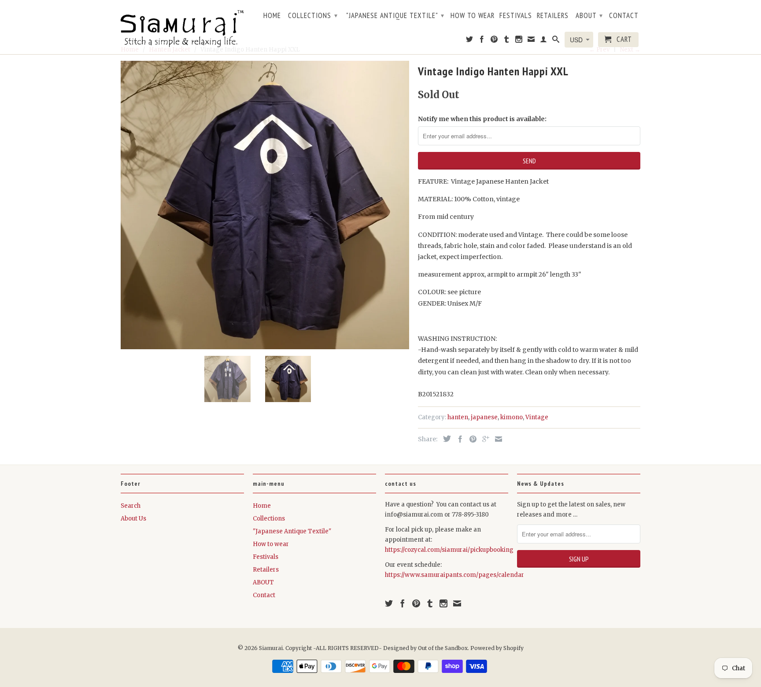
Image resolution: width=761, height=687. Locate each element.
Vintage (536, 417)
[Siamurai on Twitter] (469, 41)
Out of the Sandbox (443, 648)
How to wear (473, 15)
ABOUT (589, 15)
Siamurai (271, 648)
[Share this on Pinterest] (471, 439)
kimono (511, 417)
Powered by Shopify (497, 648)
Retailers (553, 15)
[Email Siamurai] (531, 41)
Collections (313, 15)
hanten (457, 417)
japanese (484, 417)
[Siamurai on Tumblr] (506, 41)
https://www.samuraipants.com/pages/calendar (454, 575)
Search (130, 506)
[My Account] (543, 41)
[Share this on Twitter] (445, 439)
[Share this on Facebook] (458, 439)
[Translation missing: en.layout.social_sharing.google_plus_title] (483, 439)
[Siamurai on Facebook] (482, 41)
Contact (624, 15)
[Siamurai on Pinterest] (494, 41)
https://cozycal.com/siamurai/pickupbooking (449, 550)
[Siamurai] (182, 27)
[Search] (556, 41)
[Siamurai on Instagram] (519, 41)
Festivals (515, 15)
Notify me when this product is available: (482, 119)
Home (272, 15)
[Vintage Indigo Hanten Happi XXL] (265, 205)
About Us (133, 518)
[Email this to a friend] (496, 439)
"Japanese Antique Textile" (395, 15)
